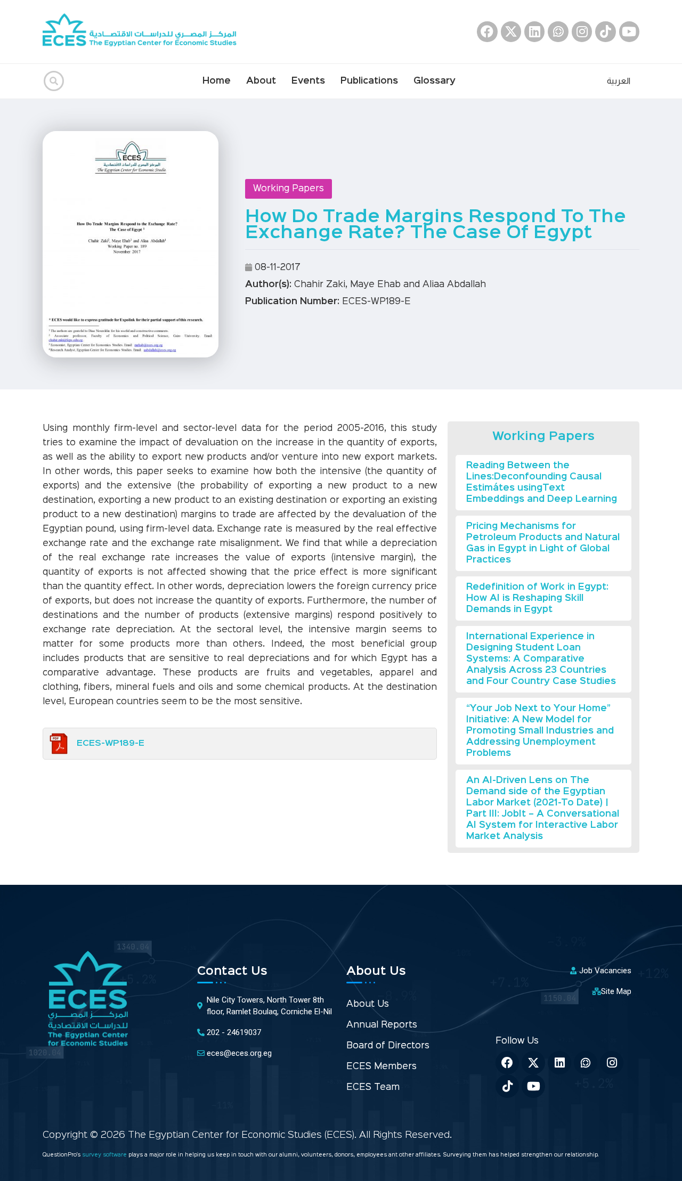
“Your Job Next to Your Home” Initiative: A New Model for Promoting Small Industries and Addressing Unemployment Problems (540, 731)
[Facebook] (487, 31)
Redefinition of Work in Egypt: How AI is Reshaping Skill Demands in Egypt (537, 598)
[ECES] (144, 32)
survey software (105, 1155)
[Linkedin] (534, 31)
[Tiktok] (605, 31)
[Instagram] (582, 31)
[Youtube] (629, 31)
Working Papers (288, 189)
